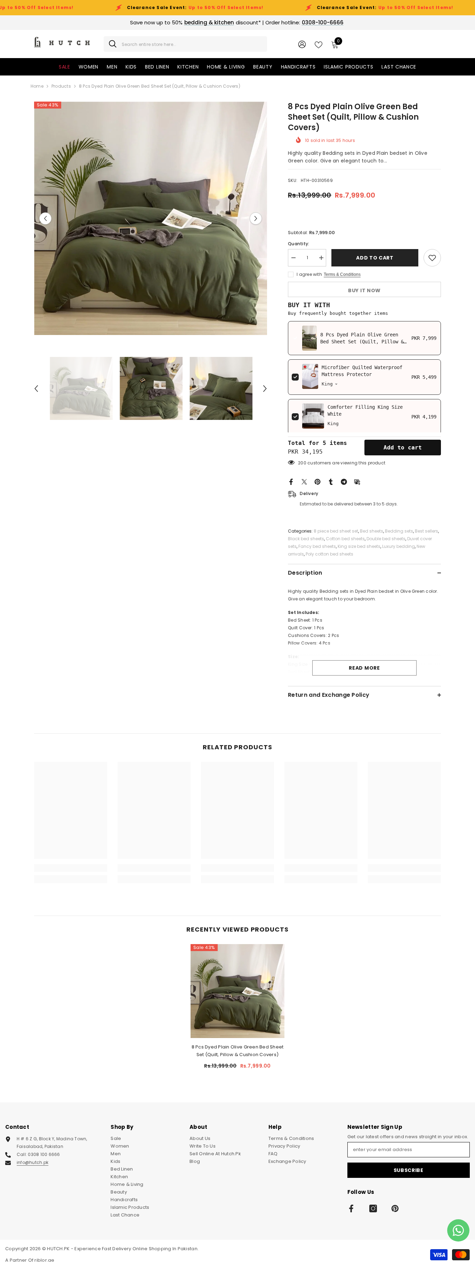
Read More (364, 667)
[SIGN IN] (302, 44)
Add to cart (375, 257)
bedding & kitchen (209, 22)
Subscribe (409, 1170)
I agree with (309, 274)
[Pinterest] (317, 482)
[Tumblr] (331, 482)
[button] (45, 218)
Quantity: (298, 244)
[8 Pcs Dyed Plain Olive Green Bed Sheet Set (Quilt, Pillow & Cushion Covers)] (237, 991)
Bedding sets (399, 531)
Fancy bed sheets (317, 546)
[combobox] (191, 44)
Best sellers (426, 531)
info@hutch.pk (32, 1162)
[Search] (185, 44)
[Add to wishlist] (432, 257)
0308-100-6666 (323, 22)
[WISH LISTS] (318, 44)
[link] (70, 868)
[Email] (357, 482)
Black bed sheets (306, 539)
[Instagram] (373, 1208)
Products (61, 86)
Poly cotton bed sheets (329, 554)
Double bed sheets (386, 539)
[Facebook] (291, 482)
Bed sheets (371, 531)
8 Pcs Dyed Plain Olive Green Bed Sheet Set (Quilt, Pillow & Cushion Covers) (362, 341)
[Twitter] (304, 482)
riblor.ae (44, 1260)
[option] (150, 218)
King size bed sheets (359, 546)
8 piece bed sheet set (336, 531)
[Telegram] (344, 482)
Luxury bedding (398, 546)
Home (37, 86)
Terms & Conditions (342, 274)
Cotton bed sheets (345, 539)
